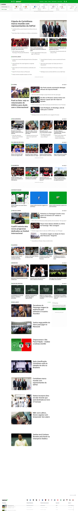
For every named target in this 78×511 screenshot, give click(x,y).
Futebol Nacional (30, 502)
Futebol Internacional (44, 502)
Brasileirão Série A (30, 505)
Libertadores (42, 505)
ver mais (64, 118)
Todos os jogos (4, 9)
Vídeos (49, 1)
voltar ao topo (72, 495)
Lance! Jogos (59, 1)
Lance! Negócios (71, 505)
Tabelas (45, 1)
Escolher (59, 308)
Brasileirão (42, 1)
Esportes (57, 502)
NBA (56, 505)
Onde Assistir (54, 1)
